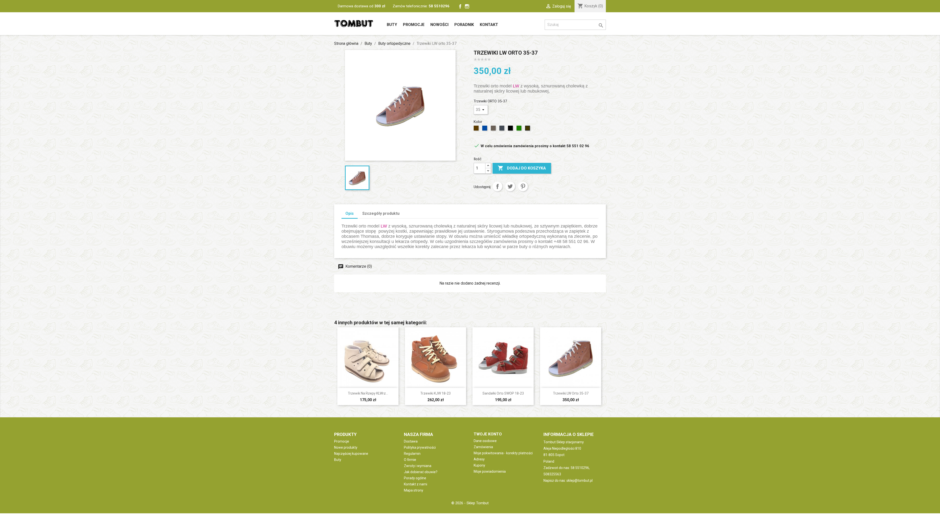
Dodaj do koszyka (522, 168)
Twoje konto (488, 434)
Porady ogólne (415, 478)
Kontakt (489, 24)
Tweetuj (510, 186)
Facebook (460, 6)
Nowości (439, 24)
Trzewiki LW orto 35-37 (570, 393)
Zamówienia (483, 447)
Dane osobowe (485, 441)
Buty (392, 24)
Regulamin (412, 454)
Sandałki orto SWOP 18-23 (503, 393)
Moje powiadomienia (490, 471)
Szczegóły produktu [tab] (381, 213)
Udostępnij (497, 186)
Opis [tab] (349, 213)
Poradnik (464, 24)
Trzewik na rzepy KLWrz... (368, 393)
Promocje (413, 24)
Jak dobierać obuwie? (420, 472)
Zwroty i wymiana (417, 466)
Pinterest (523, 186)
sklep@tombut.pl (579, 480)
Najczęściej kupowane (351, 454)
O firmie (410, 460)
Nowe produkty (345, 447)
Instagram (467, 6)
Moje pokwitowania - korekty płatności (503, 453)
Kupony (479, 465)
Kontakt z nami (415, 484)
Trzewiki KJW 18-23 (435, 393)
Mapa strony (413, 490)
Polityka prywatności (420, 447)
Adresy (479, 459)
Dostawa (411, 441)
